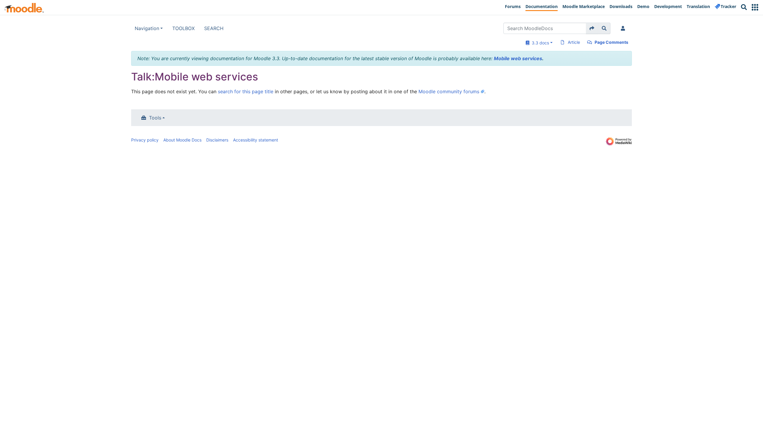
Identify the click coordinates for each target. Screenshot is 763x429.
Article (574, 42)
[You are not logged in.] (624, 28)
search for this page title (245, 91)
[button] (755, 7)
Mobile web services (518, 58)
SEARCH (214, 28)
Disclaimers (217, 139)
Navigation (147, 28)
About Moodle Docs (182, 139)
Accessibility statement (255, 139)
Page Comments (611, 42)
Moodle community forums (448, 91)
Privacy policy (145, 139)
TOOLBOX (183, 28)
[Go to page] (592, 28)
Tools (155, 118)
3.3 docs (539, 42)
